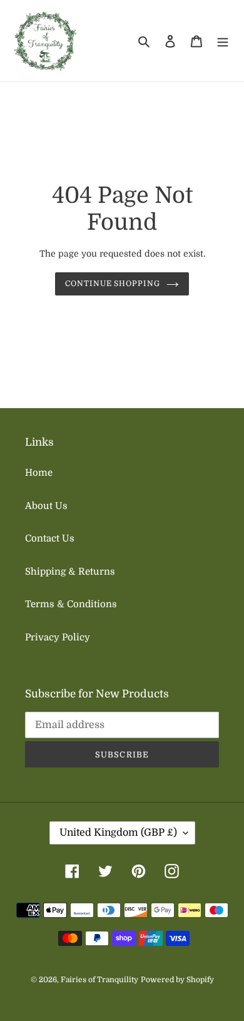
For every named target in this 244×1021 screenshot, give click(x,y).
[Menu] (223, 41)
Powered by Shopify (177, 979)
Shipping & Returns (70, 571)
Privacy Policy (57, 637)
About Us (46, 505)
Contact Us (49, 538)
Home (39, 472)
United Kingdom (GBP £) (118, 832)
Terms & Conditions (71, 604)
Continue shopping (113, 283)
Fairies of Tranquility (99, 979)
